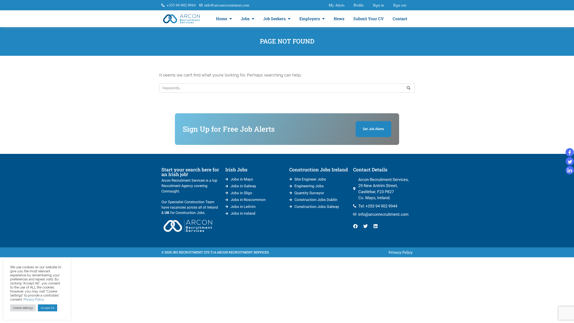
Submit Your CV (368, 18)
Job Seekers (274, 18)
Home (221, 18)
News (339, 18)
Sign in (378, 5)
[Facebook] (355, 226)
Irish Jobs (236, 169)
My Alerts (337, 5)
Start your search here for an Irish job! (190, 171)
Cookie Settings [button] (23, 308)
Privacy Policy (34, 299)
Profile (359, 5)
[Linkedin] (375, 226)
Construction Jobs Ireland (318, 169)
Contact (400, 18)
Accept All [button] (47, 308)
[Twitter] (365, 226)
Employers (309, 18)
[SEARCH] (408, 87)
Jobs (245, 18)
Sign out (399, 5)
